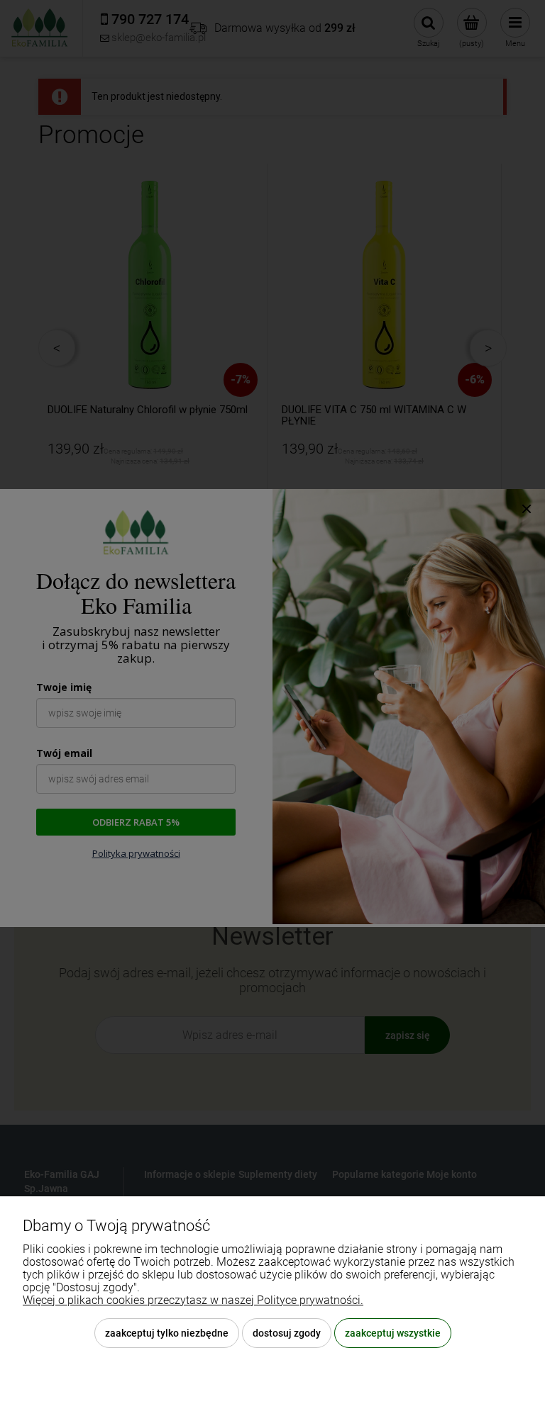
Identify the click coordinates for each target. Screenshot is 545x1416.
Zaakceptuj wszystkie (393, 1333)
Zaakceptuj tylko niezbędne (167, 1333)
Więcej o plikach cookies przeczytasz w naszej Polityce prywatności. (193, 1300)
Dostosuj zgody (287, 1333)
